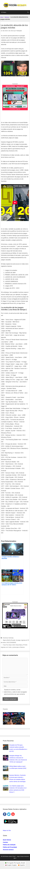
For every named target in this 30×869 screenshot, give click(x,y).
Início (1, 17)
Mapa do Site (7, 830)
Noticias (7, 17)
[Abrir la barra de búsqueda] (28, 12)
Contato (5, 842)
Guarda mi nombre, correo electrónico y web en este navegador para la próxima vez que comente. (15, 692)
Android (5, 638)
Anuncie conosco (8, 849)
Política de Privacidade (10, 847)
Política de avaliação (9, 844)
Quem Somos (7, 840)
